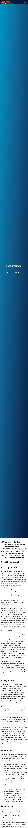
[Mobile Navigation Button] (25, 2)
